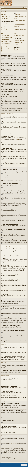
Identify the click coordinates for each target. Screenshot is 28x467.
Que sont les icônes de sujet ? (4, 51)
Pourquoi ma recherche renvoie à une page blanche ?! (20, 34)
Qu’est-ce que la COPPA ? (4, 14)
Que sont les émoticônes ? (4, 47)
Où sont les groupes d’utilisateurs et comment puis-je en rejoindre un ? (20, 16)
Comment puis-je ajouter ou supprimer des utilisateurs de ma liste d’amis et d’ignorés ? (20, 29)
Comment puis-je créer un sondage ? (5, 35)
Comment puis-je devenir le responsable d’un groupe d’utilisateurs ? (19, 18)
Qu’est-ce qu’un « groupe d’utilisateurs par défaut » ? (19, 20)
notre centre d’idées (13, 443)
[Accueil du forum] (6, 3)
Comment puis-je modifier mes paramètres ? (6, 22)
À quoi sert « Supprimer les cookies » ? (5, 19)
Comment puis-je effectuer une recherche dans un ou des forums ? (20, 33)
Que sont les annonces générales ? (5, 48)
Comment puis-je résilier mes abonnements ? (19, 42)
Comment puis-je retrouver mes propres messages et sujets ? (19, 36)
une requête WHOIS (11, 449)
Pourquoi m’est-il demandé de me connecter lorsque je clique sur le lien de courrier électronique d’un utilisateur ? (7, 30)
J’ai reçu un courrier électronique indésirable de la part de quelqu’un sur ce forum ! (20, 26)
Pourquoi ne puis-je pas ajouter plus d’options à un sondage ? (6, 36)
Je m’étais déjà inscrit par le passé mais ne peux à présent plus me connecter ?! (7, 17)
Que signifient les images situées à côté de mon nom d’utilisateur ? (6, 27)
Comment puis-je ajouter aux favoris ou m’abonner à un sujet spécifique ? (20, 41)
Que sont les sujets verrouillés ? (4, 50)
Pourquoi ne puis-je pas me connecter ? (5, 16)
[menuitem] (23, 7)
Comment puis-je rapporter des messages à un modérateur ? (6, 40)
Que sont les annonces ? (3, 49)
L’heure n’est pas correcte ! (4, 24)
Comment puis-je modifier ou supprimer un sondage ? (6, 37)
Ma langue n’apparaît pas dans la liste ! (5, 26)
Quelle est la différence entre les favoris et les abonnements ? (19, 39)
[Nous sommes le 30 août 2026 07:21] (26, 9)
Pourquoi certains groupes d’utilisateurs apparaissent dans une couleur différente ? (20, 19)
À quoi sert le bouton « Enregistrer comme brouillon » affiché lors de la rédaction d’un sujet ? (6, 41)
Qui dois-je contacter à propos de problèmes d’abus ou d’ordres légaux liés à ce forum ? (20, 50)
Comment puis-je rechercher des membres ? (19, 35)
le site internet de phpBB (16, 139)
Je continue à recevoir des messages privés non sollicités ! (19, 24)
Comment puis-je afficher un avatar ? (5, 28)
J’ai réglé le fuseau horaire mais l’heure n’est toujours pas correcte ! (7, 25)
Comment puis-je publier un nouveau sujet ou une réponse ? (6, 33)
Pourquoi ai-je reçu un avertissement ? (5, 39)
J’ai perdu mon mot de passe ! (4, 18)
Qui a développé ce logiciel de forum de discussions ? (20, 48)
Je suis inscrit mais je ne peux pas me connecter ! (6, 15)
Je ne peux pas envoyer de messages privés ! (19, 23)
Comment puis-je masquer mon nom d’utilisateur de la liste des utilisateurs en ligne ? (7, 23)
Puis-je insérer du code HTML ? (4, 46)
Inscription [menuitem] (26, 7)
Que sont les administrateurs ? (17, 14)
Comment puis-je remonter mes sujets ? (5, 43)
